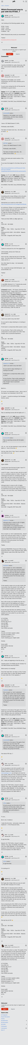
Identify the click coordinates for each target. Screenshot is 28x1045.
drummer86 (6, 113)
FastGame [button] (7, 515)
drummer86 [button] (7, 75)
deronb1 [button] (6, 60)
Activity (3, 1018)
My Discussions (4, 1022)
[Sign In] (26, 1)
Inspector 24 (6, 363)
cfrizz (4, 803)
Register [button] (18, 54)
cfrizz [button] (6, 763)
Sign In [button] (9, 54)
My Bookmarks (14, 1020)
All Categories (4, 1014)
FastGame (5, 565)
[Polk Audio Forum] (14, 1)
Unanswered (14, 1028)
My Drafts (14, 1024)
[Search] (23, 1)
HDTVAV (5, 143)
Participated (4, 1026)
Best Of (3, 1030)
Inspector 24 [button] (7, 191)
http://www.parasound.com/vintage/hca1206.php (13, 204)
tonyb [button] (6, 560)
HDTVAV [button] (6, 15)
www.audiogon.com (6, 773)
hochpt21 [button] (6, 279)
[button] (26, 11)
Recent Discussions (5, 1016)
